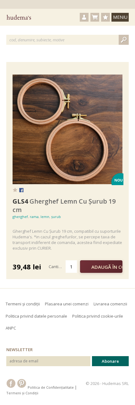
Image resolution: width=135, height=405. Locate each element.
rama (34, 216)
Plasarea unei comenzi (67, 304)
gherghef (20, 216)
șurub (56, 216)
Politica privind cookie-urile (97, 316)
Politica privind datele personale (36, 316)
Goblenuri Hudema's (18, 17)
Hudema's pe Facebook (11, 383)
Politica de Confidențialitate (51, 387)
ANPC (11, 328)
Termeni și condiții (23, 304)
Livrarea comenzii (110, 304)
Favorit (15, 189)
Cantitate (57, 266)
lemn (44, 216)
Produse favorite (105, 17)
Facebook (21, 190)
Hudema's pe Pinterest (21, 383)
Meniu (120, 17)
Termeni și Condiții (22, 393)
